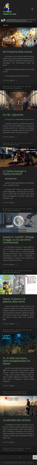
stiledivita (24, 393)
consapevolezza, (11, 144)
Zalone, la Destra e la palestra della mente (14, 300)
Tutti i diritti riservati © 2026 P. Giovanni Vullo (14, 462)
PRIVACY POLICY (30, 462)
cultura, (5, 88)
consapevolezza (17, 88)
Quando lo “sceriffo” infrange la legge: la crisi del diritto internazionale (18, 240)
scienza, (29, 86)
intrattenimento (16, 331)
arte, (10, 331)
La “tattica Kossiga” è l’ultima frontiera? (14, 173)
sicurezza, (10, 210)
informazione (16, 210)
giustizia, (30, 143)
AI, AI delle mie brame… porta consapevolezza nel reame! (16, 361)
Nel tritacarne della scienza (17, 51)
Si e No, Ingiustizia (13, 114)
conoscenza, (10, 88)
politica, (5, 144)
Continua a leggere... (9, 80)
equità (17, 144)
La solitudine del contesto (17, 420)
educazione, (6, 331)
